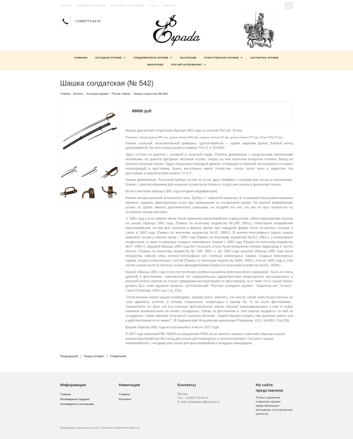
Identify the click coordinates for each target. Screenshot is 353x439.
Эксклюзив (188, 57)
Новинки (81, 57)
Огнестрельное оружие (221, 57)
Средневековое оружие (150, 57)
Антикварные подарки (90, 5)
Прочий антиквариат (186, 64)
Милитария (155, 64)
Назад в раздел (94, 356)
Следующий (118, 356)
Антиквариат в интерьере (127, 5)
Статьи (153, 5)
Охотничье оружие (264, 57)
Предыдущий (69, 356)
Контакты (169, 5)
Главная (65, 5)
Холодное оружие (108, 57)
